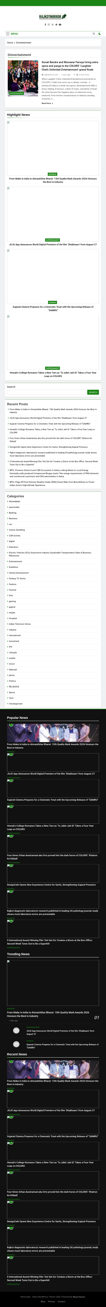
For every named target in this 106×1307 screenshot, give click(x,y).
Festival (12, 590)
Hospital (13, 618)
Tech (11, 698)
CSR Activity (14, 535)
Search (11, 386)
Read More (46, 103)
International (15, 635)
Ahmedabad (14, 501)
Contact (61, 1301)
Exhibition (13, 567)
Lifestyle (13, 652)
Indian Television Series (20, 624)
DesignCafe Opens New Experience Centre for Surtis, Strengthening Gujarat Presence (49, 447)
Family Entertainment (19, 573)
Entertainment (52, 240)
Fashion (52, 302)
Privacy (51, 1301)
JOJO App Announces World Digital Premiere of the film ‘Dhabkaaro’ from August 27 (53, 244)
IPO (10, 647)
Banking (12, 513)
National (13, 669)
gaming (12, 601)
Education (13, 547)
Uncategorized (15, 703)
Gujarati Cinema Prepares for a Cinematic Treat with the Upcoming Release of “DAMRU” (50, 424)
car (10, 524)
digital (12, 541)
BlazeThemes (79, 1297)
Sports (12, 692)
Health (12, 613)
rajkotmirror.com (51, 74)
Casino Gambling (17, 530)
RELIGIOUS (14, 686)
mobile (12, 658)
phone (12, 675)
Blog (43, 1301)
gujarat (12, 607)
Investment (14, 641)
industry (12, 630)
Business (52, 174)
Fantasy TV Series (17, 578)
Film (11, 595)
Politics (12, 681)
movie (12, 664)
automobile (14, 507)
